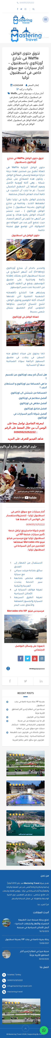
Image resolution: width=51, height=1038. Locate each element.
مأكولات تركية (25, 89)
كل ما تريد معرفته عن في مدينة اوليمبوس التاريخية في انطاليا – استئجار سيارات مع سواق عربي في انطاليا (28, 725)
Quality (41, 1034)
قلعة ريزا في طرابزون (36, 717)
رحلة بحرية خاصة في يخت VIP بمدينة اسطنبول (27, 940)
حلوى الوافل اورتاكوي (18, 108)
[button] (44, 1030)
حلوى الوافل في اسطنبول (32, 112)
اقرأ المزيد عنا (43, 905)
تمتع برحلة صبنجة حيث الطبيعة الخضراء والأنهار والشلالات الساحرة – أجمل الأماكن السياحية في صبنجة (31, 924)
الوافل (16, 104)
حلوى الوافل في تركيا (22, 116)
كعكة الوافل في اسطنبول (25, 120)
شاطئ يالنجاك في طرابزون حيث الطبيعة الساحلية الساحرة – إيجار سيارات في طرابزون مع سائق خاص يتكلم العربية (27, 736)
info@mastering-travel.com (19, 986)
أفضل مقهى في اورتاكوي (32, 104)
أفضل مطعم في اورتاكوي (21, 101)
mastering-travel (15, 992)
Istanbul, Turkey (14, 975)
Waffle (14, 93)
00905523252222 (25, 432)
